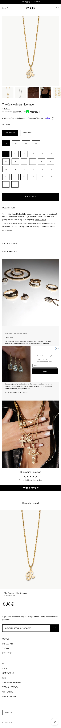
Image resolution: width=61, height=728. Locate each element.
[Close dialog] (56, 348)
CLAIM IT (45, 371)
